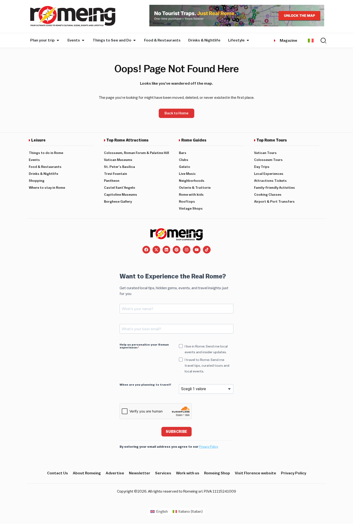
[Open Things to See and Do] (134, 40)
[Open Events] (83, 40)
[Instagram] (186, 249)
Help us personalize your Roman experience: (144, 346)
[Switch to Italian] (311, 40)
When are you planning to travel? (145, 384)
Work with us (187, 473)
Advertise (115, 473)
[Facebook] (146, 249)
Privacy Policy (208, 446)
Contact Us (57, 473)
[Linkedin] (166, 249)
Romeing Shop (217, 473)
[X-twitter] (156, 249)
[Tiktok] (207, 249)
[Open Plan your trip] (58, 40)
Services (163, 473)
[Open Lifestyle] (248, 40)
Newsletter (139, 473)
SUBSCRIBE (176, 432)
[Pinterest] (176, 249)
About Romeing (87, 473)
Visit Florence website (255, 473)
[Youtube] (197, 249)
